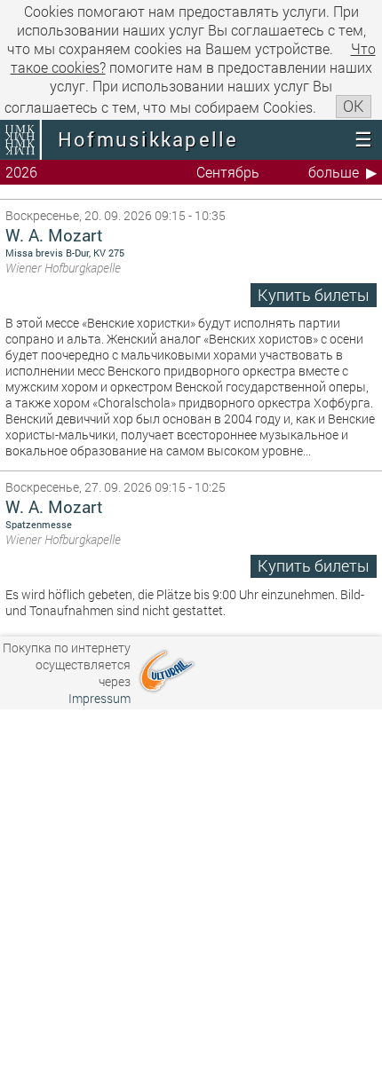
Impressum (99, 698)
